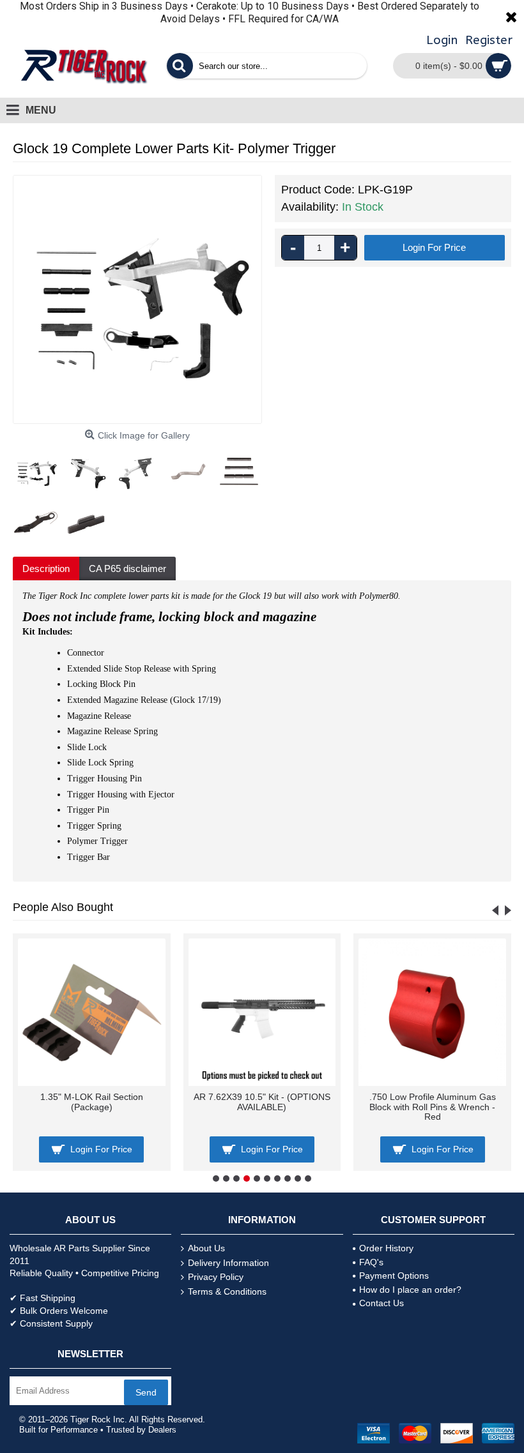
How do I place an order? (410, 1289)
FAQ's (371, 1262)
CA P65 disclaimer (127, 568)
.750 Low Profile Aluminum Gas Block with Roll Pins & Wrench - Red (432, 1107)
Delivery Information (228, 1263)
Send (146, 1392)
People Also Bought (63, 907)
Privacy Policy (215, 1277)
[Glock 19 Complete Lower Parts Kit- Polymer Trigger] (137, 299)
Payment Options (394, 1275)
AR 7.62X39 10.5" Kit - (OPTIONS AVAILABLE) (262, 1101)
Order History (386, 1248)
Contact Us (381, 1303)
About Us (206, 1248)
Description (46, 568)
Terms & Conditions (227, 1291)
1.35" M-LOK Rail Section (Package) (91, 1101)
